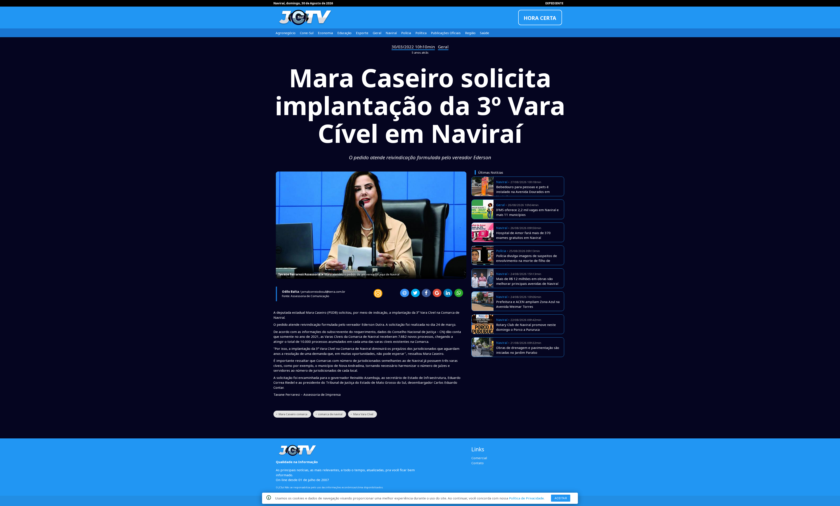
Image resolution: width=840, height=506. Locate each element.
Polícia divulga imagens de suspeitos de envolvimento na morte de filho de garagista (526, 261)
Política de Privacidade (526, 498)
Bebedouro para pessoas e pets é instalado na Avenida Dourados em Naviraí (523, 192)
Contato (477, 463)
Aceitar (561, 498)
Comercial (479, 458)
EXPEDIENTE (554, 3)
